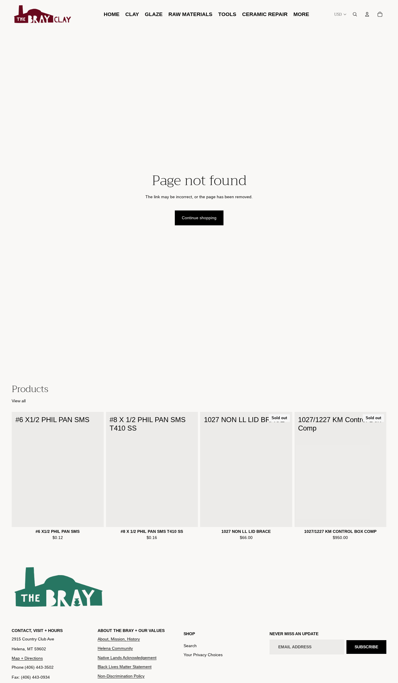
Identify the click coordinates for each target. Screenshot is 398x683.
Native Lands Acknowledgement (127, 657)
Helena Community (115, 648)
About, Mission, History (119, 639)
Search (190, 645)
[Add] (94, 518)
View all (19, 400)
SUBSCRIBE (366, 646)
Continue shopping (199, 217)
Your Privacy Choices (203, 654)
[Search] (354, 14)
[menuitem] (301, 14)
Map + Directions (27, 658)
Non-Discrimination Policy (121, 675)
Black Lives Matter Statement (125, 666)
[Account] (367, 14)
